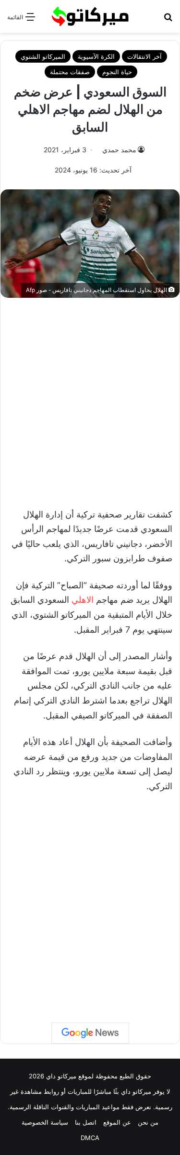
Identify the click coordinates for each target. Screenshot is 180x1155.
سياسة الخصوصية (45, 1122)
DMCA (90, 1138)
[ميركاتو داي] (90, 16)
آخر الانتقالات (144, 56)
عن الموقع (117, 1122)
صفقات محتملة (70, 72)
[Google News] (90, 1033)
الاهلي (83, 600)
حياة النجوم (117, 72)
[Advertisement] (90, 397)
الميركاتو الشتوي (43, 56)
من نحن (148, 1122)
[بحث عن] (168, 20)
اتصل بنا (85, 1122)
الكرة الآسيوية (96, 56)
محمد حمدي (119, 150)
